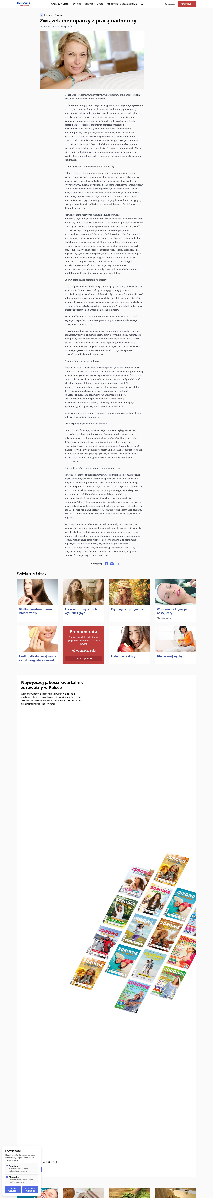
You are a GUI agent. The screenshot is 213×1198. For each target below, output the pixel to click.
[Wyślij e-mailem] (112, 563)
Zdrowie (89, 3)
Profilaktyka (112, 3)
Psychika (76, 3)
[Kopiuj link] (117, 563)
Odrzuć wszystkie (13, 1189)
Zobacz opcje (82, 658)
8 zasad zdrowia (128, 3)
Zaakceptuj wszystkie (30, 1189)
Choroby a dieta (59, 3)
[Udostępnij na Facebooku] (106, 563)
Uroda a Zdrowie (54, 14)
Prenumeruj (185, 3)
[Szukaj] (142, 4)
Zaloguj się (170, 4)
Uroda (100, 3)
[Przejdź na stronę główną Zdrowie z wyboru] (23, 4)
